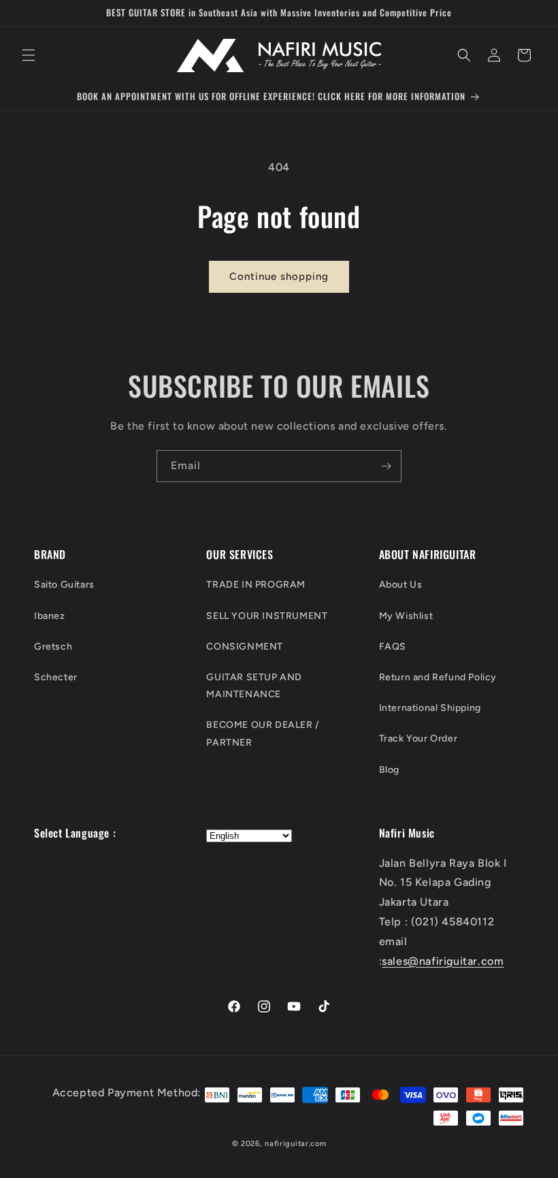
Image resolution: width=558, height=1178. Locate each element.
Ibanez (49, 616)
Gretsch (53, 646)
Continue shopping (279, 276)
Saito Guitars (64, 584)
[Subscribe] (386, 466)
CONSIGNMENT (244, 646)
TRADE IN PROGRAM (256, 584)
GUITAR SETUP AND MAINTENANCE (254, 685)
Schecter (56, 677)
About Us (401, 584)
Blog (389, 770)
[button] (29, 55)
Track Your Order (418, 738)
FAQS (392, 646)
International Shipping (430, 708)
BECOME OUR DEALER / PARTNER (262, 733)
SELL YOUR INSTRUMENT (266, 616)
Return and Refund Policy (438, 677)
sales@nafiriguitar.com (443, 961)
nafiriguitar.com (295, 1143)
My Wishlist (406, 616)
